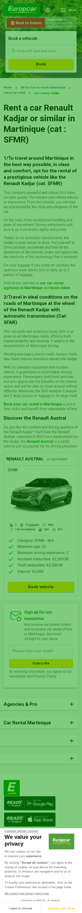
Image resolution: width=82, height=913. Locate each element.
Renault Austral (40, 441)
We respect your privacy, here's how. (27, 893)
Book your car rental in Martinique (33, 404)
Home (8, 87)
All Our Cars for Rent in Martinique (43, 87)
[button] (39, 704)
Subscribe (41, 663)
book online (60, 288)
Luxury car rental (14, 92)
